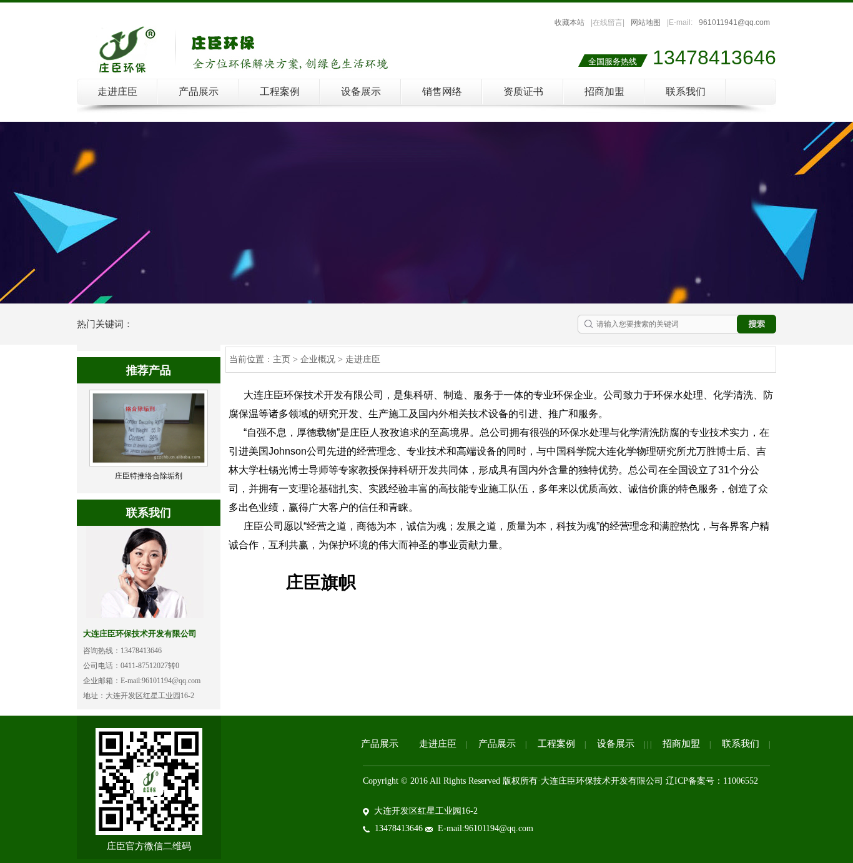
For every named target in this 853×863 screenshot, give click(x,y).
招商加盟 (604, 91)
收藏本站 (569, 22)
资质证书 (523, 91)
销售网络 (442, 91)
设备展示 (361, 91)
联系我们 (686, 91)
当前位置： (251, 359)
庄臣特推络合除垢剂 (148, 475)
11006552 (740, 781)
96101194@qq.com (171, 680)
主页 (281, 359)
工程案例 (280, 91)
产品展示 (199, 91)
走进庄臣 (117, 91)
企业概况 (317, 359)
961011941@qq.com (734, 22)
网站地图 (646, 22)
